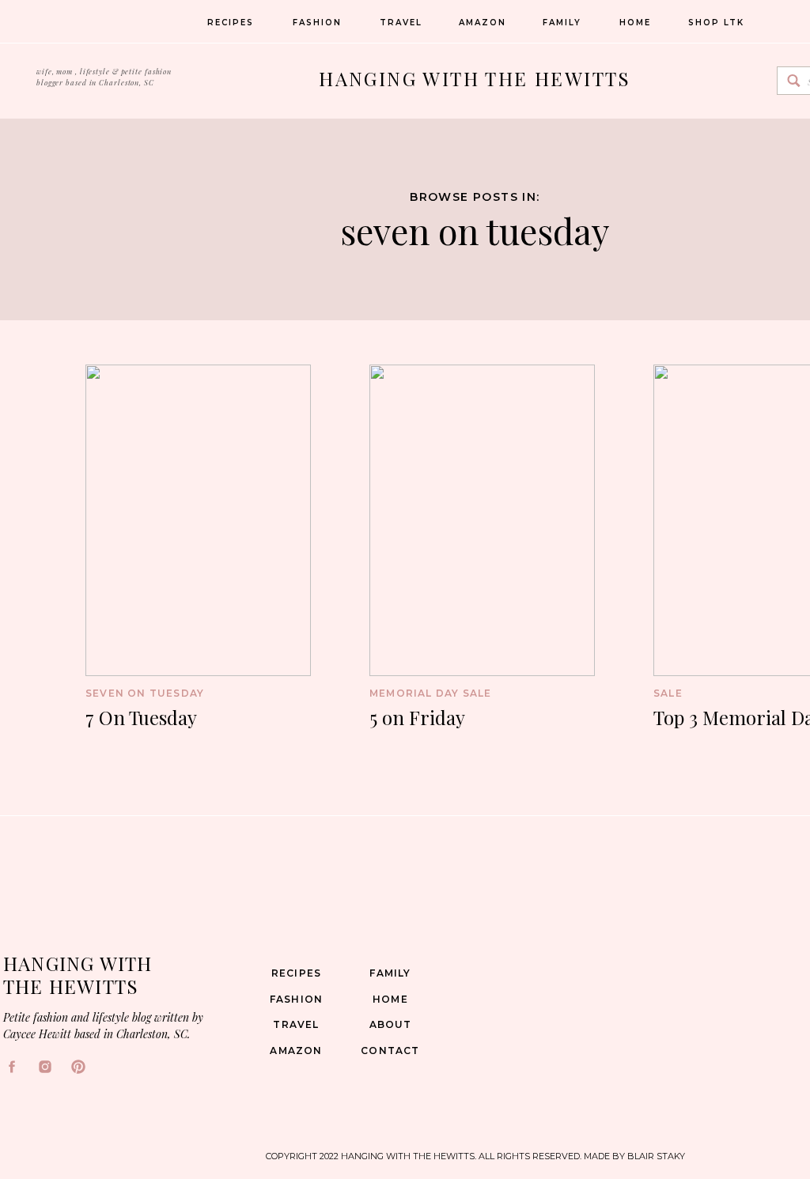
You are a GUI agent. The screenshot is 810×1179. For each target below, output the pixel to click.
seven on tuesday (474, 230)
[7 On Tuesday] (198, 520)
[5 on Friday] (482, 520)
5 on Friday (417, 717)
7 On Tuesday (141, 717)
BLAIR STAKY (655, 1156)
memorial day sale (430, 693)
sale (668, 693)
